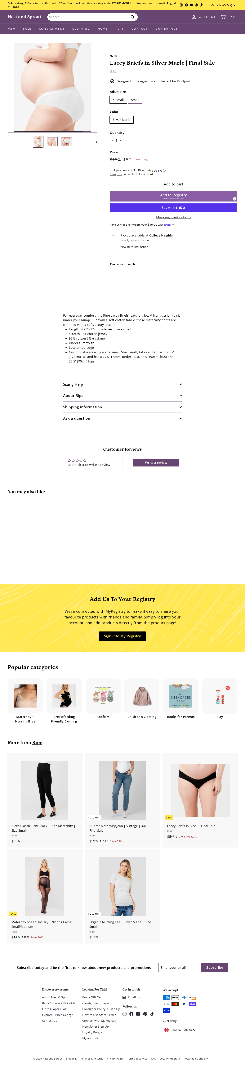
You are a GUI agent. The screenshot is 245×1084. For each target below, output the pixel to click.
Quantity (117, 132)
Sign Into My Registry (122, 636)
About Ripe (73, 395)
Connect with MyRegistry (99, 1020)
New (11, 28)
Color (114, 112)
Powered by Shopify (196, 1058)
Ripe (113, 71)
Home (103, 28)
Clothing (81, 28)
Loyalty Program (93, 1032)
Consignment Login (95, 1003)
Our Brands (166, 28)
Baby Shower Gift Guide (58, 1003)
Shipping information (82, 407)
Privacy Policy (115, 1058)
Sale (27, 28)
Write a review (156, 463)
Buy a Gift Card (92, 997)
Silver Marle (122, 120)
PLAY (120, 28)
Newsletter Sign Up (95, 1026)
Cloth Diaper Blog (54, 1009)
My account (90, 1038)
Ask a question (76, 418)
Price (114, 152)
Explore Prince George (57, 1015)
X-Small (118, 100)
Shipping (116, 174)
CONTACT (139, 28)
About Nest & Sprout (56, 997)
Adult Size (120, 91)
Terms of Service (137, 1058)
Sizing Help (73, 384)
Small (135, 100)
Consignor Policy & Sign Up (101, 1009)
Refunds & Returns (92, 1058)
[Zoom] (52, 87)
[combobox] (92, 17)
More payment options (173, 217)
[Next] (94, 141)
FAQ (153, 1058)
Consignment (52, 28)
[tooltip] (234, 199)
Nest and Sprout (24, 16)
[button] (173, 170)
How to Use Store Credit (99, 1015)
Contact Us (49, 1020)
